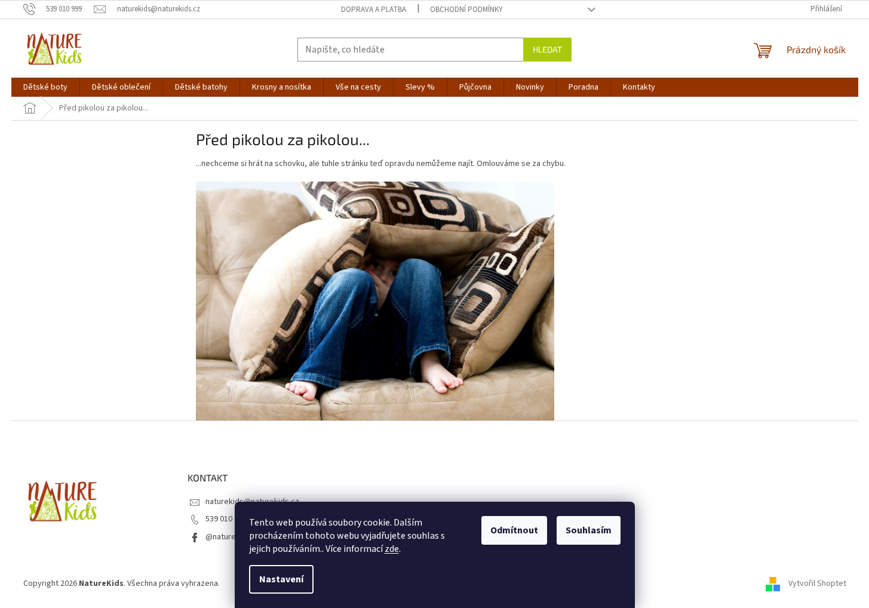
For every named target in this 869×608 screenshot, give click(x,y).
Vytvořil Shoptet (817, 583)
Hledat (547, 49)
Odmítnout (514, 530)
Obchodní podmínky (466, 9)
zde (392, 548)
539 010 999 (226, 519)
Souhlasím (589, 530)
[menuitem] (45, 87)
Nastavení (281, 579)
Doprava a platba (373, 9)
